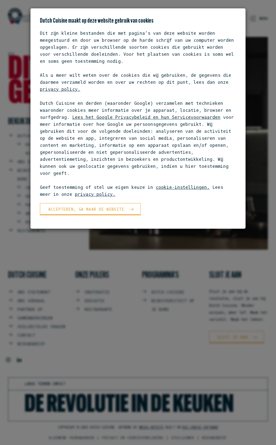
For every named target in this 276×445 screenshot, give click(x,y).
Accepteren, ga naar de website (86, 209)
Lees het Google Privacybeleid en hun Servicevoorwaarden (146, 117)
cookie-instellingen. (183, 187)
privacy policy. (60, 89)
